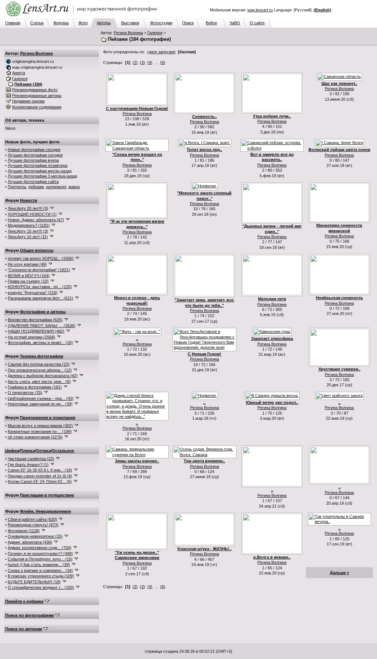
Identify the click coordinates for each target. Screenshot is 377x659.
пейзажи (36, 187)
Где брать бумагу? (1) (28, 464)
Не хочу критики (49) (27, 264)
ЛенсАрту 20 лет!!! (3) (28, 208)
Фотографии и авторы (43, 311)
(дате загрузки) (161, 52)
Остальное (63, 450)
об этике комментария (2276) (35, 437)
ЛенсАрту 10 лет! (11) (28, 236)
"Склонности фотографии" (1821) (39, 270)
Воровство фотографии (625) (35, 320)
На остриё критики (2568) (31, 337)
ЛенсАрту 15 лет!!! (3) (28, 231)
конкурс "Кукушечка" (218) (32, 292)
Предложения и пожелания (47, 417)
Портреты (17, 187)
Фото (83, 23)
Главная (12, 23)
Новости (28, 200)
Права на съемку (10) (28, 281)
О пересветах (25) (25, 392)
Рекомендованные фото (34, 89)
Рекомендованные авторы (36, 95)
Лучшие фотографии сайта (33, 181)
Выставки (130, 23)
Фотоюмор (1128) (24, 531)
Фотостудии (161, 23)
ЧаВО (234, 23)
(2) (135, 62)
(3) (142, 62)
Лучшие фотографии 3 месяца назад (42, 176)
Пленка (27, 450)
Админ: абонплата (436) (30, 542)
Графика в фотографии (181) (35, 387)
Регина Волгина (128, 33)
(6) (162, 62)
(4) (149, 62)
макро (74, 187)
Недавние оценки (28, 101)
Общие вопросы (36, 250)
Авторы (104, 23)
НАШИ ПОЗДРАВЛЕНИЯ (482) (36, 331)
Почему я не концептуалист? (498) (40, 553)
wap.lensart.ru (260, 10)
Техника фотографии (41, 356)
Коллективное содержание (36, 107)
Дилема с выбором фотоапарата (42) (43, 375)
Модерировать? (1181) (29, 225)
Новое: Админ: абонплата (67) (36, 220)
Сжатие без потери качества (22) (39, 364)
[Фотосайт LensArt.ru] (83, 17)
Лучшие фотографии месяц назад (39, 171)
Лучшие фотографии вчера (33, 160)
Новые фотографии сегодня (34, 149)
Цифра (12, 450)
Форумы (61, 23)
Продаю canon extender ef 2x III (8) (40, 476)
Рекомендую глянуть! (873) (33, 525)
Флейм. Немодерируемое (45, 511)
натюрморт (56, 187)
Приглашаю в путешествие (47, 495)
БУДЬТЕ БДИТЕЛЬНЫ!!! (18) (34, 582)
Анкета (18, 73)
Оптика (43, 450)
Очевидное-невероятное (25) (35, 536)
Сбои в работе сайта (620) (32, 519)
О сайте (257, 23)
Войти (211, 23)
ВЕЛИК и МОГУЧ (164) (29, 275)
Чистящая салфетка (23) (31, 458)
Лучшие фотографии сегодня (35, 155)
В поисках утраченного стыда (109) (41, 576)
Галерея (154, 33)
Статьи (36, 23)
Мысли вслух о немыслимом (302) (40, 425)
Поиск (188, 23)
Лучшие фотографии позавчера (37, 165)
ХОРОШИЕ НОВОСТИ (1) (32, 214)
